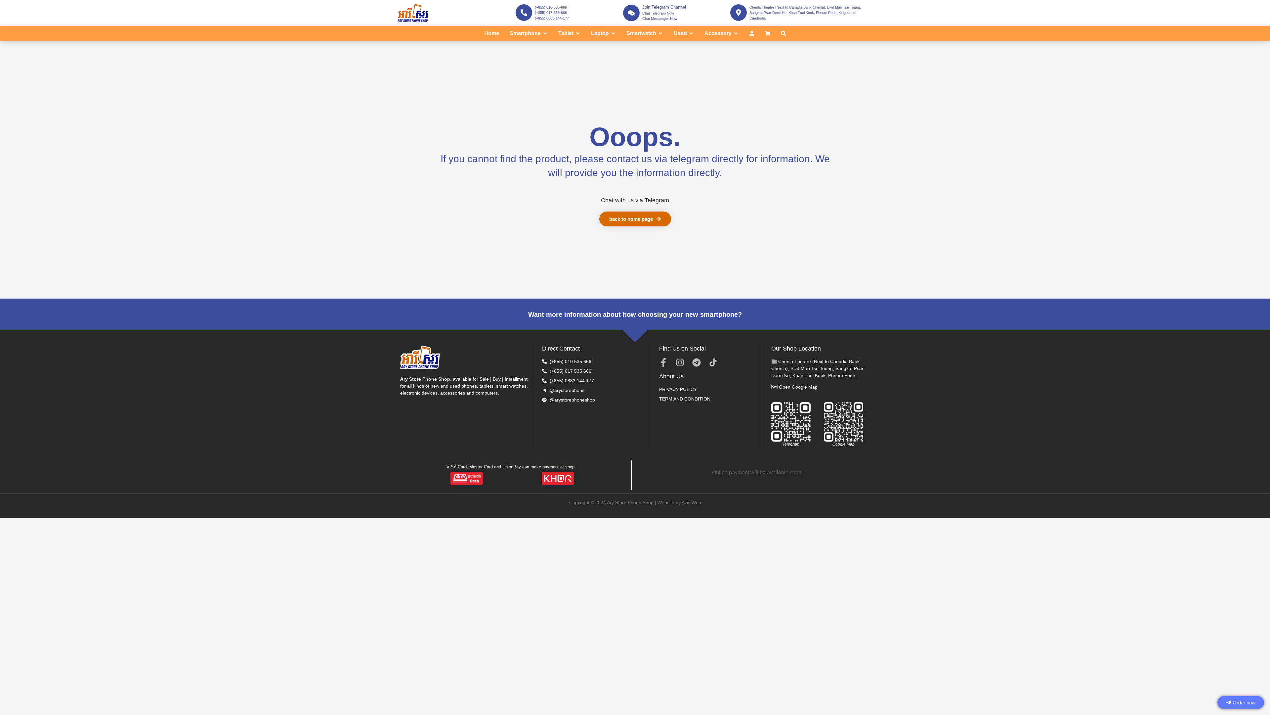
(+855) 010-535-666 (551, 7)
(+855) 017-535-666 (551, 13)
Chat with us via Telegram (635, 200)
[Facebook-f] (663, 362)
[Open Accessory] (736, 33)
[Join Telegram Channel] (631, 13)
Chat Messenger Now (659, 19)
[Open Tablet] (577, 33)
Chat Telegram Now (658, 13)
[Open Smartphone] (545, 33)
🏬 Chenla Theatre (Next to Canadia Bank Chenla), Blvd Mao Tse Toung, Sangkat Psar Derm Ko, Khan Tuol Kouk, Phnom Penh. (817, 368)
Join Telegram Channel (664, 7)
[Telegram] (696, 362)
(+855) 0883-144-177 (552, 18)
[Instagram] (680, 362)
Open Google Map (798, 387)
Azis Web (691, 502)
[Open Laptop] (613, 33)
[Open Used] (691, 33)
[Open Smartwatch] (660, 33)
